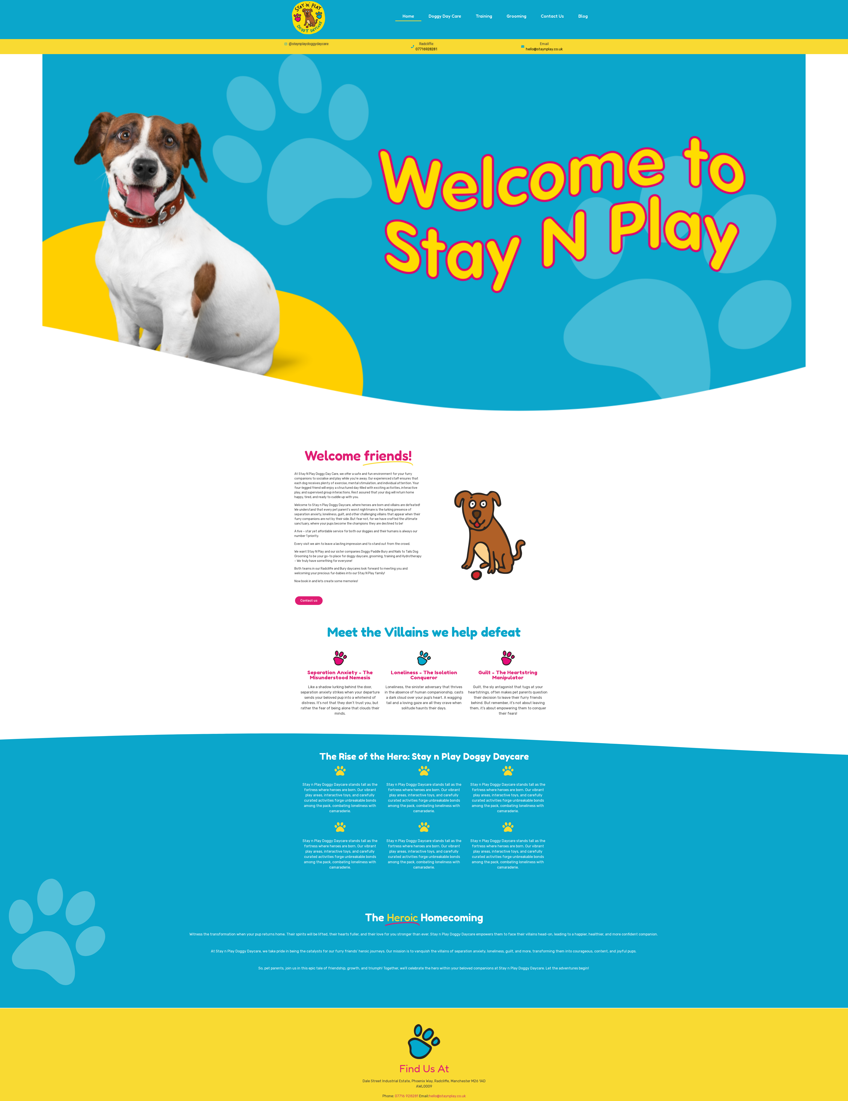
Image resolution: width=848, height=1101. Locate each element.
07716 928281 (406, 1096)
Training (484, 16)
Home (408, 16)
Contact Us (552, 16)
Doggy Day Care (445, 16)
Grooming (516, 16)
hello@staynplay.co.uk (544, 49)
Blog (583, 16)
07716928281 (426, 49)
